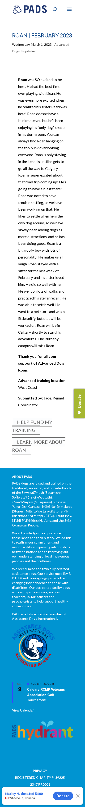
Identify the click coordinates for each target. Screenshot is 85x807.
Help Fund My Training (32, 426)
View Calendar (23, 710)
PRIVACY (40, 771)
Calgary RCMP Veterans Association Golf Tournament (46, 694)
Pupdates (28, 51)
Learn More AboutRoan (38, 446)
